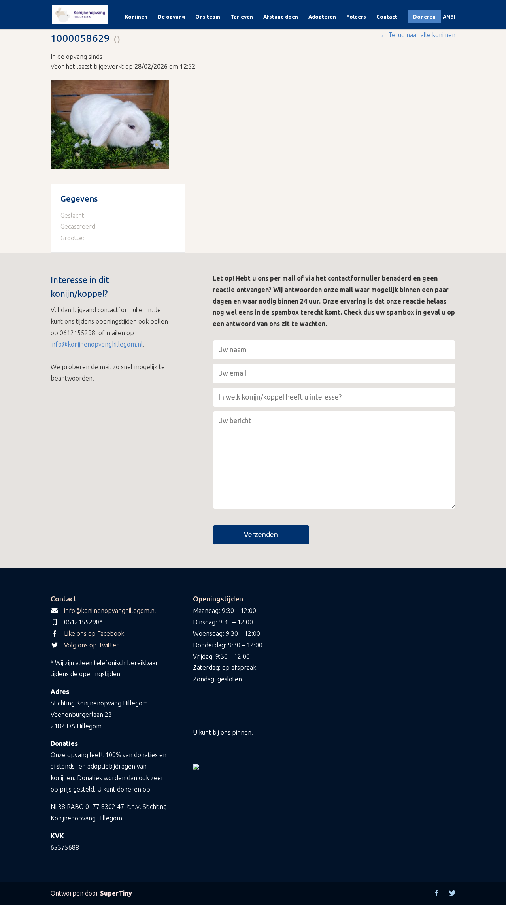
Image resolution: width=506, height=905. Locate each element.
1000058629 (80, 38)
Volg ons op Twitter (91, 645)
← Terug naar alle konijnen (417, 34)
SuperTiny (116, 893)
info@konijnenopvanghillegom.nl (97, 344)
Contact (386, 16)
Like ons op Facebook (94, 633)
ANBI (449, 16)
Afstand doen (280, 16)
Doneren (424, 16)
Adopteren (322, 16)
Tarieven (241, 16)
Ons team (207, 16)
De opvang (171, 16)
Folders (356, 16)
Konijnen (136, 16)
